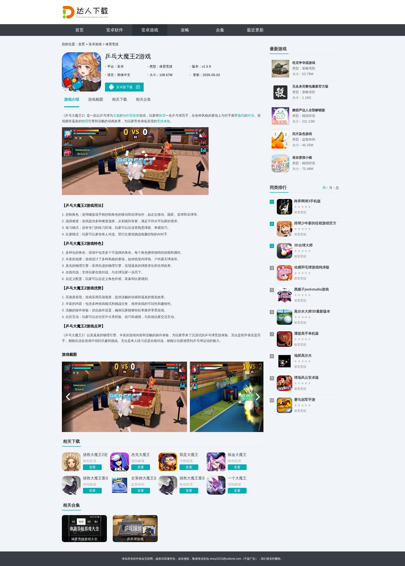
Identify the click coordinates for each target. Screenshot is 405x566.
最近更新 (255, 30)
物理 (85, 121)
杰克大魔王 (140, 455)
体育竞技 (112, 44)
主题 (116, 115)
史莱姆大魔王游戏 (143, 478)
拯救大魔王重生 (95, 478)
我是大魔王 (189, 455)
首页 (79, 30)
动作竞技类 (131, 115)
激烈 (241, 115)
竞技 (160, 121)
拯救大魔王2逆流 (95, 455)
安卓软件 (114, 30)
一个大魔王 (237, 478)
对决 (251, 115)
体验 (167, 121)
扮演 (162, 115)
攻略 (185, 30)
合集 (220, 30)
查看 (92, 467)
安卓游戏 (149, 30)
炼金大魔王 (237, 455)
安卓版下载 (125, 87)
